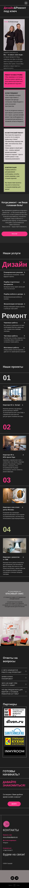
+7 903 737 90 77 (8, 850)
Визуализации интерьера (13, 304)
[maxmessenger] (12, 878)
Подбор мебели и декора (13, 294)
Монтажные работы (11, 347)
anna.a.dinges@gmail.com (10, 837)
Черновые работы (11, 323)
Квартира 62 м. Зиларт (11, 405)
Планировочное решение (13, 272)
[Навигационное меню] (26, 3)
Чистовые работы (11, 336)
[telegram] (16, 878)
